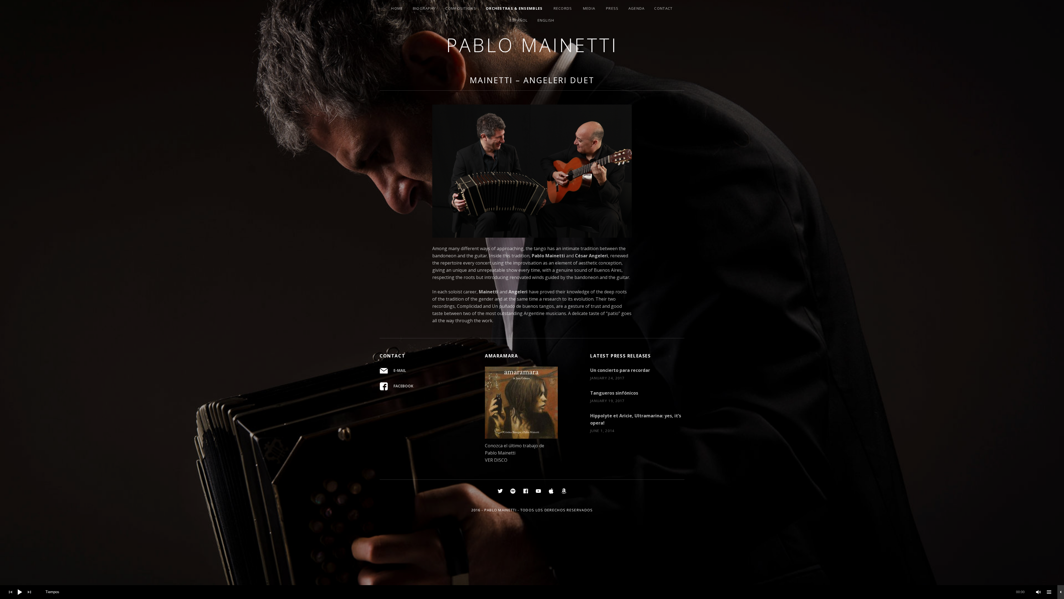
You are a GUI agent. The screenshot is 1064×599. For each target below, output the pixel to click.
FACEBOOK (403, 386)
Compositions (460, 8)
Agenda (636, 8)
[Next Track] (29, 592)
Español (519, 20)
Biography (424, 8)
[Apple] (551, 490)
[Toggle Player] (1060, 592)
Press (612, 8)
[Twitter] (500, 490)
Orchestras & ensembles (514, 8)
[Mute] (1038, 592)
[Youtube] (538, 490)
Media (589, 8)
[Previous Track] (10, 592)
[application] (532, 592)
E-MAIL (399, 370)
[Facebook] (526, 490)
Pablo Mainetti (532, 45)
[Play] (20, 592)
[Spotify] (513, 490)
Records (563, 8)
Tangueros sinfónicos (614, 393)
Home (397, 8)
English (546, 20)
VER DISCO (496, 460)
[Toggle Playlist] (1049, 592)
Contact (663, 8)
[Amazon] (564, 490)
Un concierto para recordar (620, 370)
